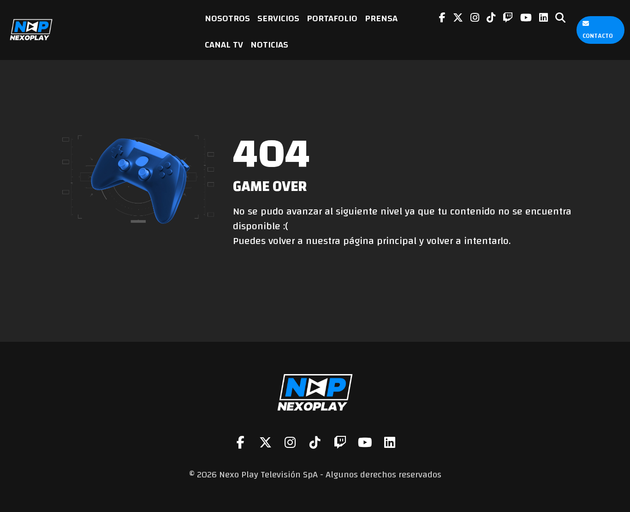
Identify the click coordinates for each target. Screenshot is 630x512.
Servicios (278, 18)
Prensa (381, 18)
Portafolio (332, 18)
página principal (379, 241)
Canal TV (224, 44)
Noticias (269, 44)
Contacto (597, 36)
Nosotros (227, 18)
